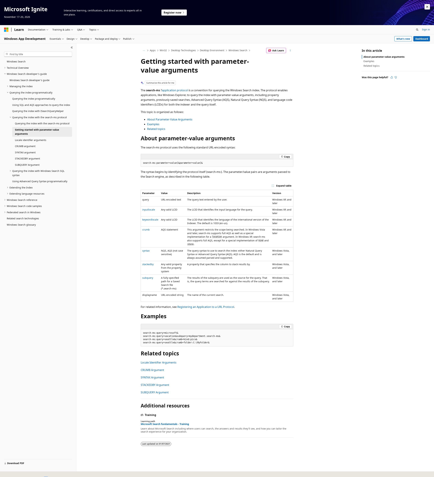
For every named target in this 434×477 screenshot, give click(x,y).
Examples (153, 124)
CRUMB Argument (152, 370)
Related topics (156, 129)
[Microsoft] (6, 29)
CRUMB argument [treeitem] (25, 146)
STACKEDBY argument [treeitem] (27, 158)
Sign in (426, 29)
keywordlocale (150, 219)
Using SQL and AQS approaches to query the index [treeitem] (41, 105)
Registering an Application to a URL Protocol (205, 307)
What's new (403, 38)
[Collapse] (72, 47)
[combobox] (38, 54)
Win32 (163, 50)
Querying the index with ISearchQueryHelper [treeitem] (38, 111)
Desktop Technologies (183, 50)
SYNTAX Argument (152, 377)
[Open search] (417, 30)
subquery (147, 277)
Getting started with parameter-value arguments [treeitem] (37, 132)
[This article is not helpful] (396, 77)
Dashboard (421, 38)
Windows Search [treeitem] (16, 61)
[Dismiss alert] (427, 6)
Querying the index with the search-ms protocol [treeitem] (42, 123)
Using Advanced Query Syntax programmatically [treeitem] (39, 181)
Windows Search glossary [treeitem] (21, 224)
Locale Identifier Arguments (158, 362)
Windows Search (238, 50)
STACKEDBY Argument (155, 385)
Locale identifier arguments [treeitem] (30, 140)
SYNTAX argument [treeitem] (25, 152)
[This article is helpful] (392, 77)
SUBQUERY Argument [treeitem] (27, 164)
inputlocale (148, 209)
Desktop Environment (212, 50)
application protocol (175, 90)
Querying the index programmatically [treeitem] (33, 98)
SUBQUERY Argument (155, 392)
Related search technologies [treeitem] (23, 218)
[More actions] (290, 50)
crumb (146, 229)
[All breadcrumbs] (144, 50)
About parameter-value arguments (384, 56)
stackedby (148, 264)
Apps (153, 50)
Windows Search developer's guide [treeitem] (29, 80)
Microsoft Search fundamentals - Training (165, 424)
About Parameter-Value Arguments (169, 119)
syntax (146, 250)
